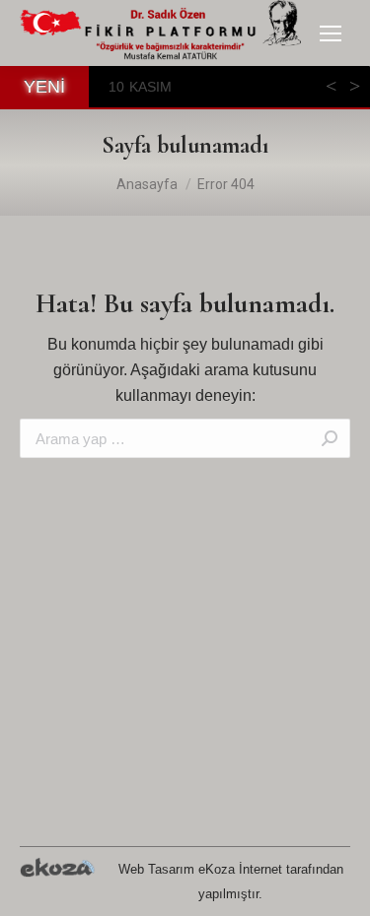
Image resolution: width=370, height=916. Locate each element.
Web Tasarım (156, 869)
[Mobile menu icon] (330, 33)
